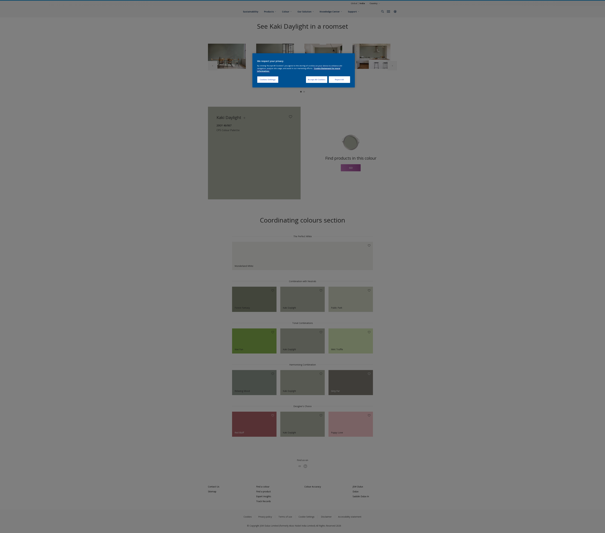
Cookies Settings (268, 79)
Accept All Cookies (316, 79)
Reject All (339, 79)
